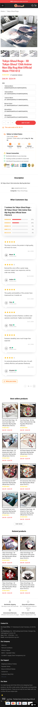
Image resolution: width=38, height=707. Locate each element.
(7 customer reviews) (16, 75)
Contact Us (4, 671)
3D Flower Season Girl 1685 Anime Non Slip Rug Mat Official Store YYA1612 (28, 452)
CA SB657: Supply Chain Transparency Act (13, 655)
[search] (32, 5)
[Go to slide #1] (5, 53)
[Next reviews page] (34, 386)
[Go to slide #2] (14, 53)
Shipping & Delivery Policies (9, 664)
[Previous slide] (4, 31)
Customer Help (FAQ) (7, 674)
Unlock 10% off (3, 699)
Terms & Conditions (6, 648)
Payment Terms (5, 666)
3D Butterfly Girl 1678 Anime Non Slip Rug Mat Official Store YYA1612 (9, 511)
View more (19, 524)
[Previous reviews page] (25, 386)
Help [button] (35, 704)
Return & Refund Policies (8, 669)
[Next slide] (34, 31)
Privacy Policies (5, 650)
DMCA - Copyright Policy (8, 653)
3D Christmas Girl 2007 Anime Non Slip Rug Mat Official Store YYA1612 (9, 482)
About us (3, 645)
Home (3, 11)
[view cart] (35, 5)
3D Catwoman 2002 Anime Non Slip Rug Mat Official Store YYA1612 (27, 482)
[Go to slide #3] (24, 53)
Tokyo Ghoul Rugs (13, 11)
